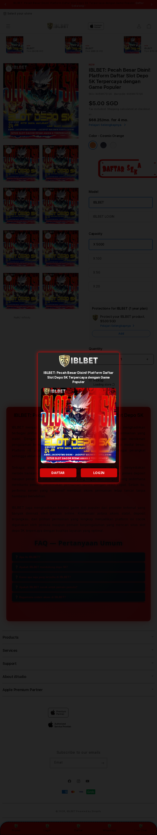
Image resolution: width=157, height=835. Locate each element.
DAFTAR (58, 473)
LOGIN (99, 473)
